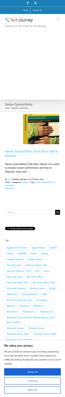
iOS (37, 270)
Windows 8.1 (29, 311)
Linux (46, 270)
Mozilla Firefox (37, 288)
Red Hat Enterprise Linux (19, 300)
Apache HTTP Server (17, 247)
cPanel (10, 253)
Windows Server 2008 (45, 333)
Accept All (33, 371)
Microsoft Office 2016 (44, 282)
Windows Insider (15, 328)
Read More (9, 188)
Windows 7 (38, 305)
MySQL (52, 288)
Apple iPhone (38, 247)
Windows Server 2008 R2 (19, 339)
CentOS (53, 247)
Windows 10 (46, 311)
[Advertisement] (32, 65)
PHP (44, 294)
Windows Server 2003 (18, 333)
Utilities (25, 182)
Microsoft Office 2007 (18, 282)
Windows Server (36, 328)
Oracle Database (30, 294)
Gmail (33, 253)
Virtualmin (41, 300)
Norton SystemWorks (44, 182)
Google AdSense (15, 259)
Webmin (11, 305)
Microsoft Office (34, 276)
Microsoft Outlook (16, 288)
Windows (24, 305)
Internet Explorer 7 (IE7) (19, 270)
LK (9, 179)
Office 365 (12, 294)
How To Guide (14, 265)
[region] (32, 368)
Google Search (35, 259)
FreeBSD (22, 253)
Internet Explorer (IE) (36, 265)
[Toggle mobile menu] (58, 19)
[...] (28, 171)
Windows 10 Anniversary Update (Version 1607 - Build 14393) (31, 320)
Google (44, 253)
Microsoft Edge (14, 276)
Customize (32, 380)
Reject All (32, 389)
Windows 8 (12, 311)
